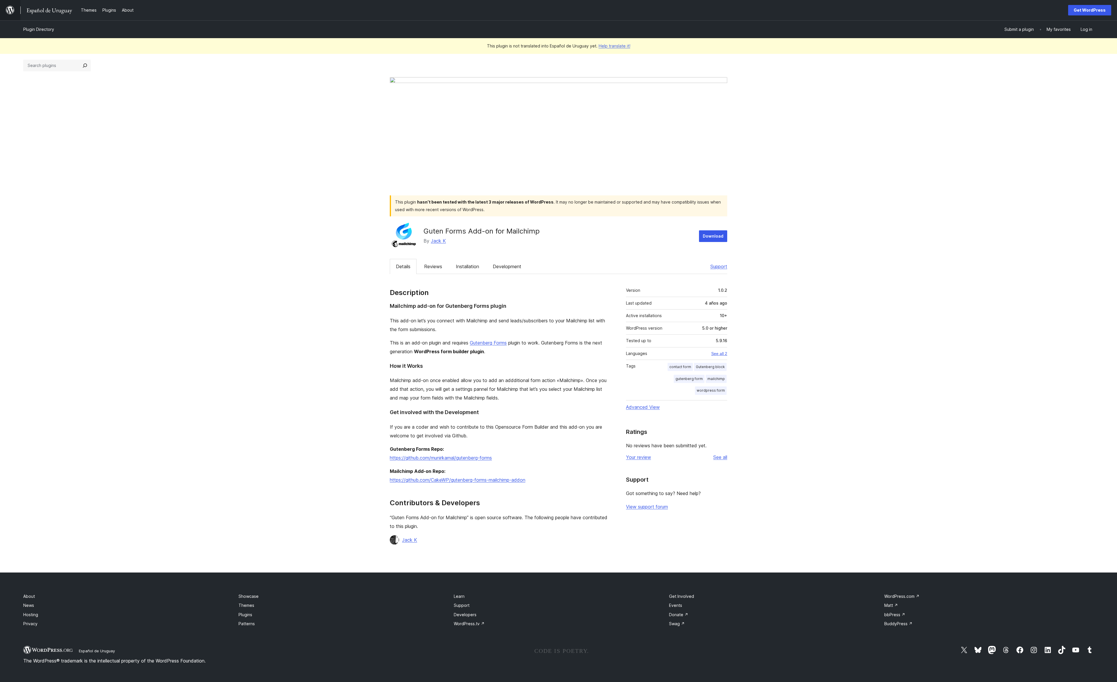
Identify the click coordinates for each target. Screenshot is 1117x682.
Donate (678, 614)
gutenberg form (689, 379)
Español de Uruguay (97, 651)
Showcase (249, 596)
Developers (465, 614)
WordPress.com (901, 596)
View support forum (647, 507)
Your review (638, 457)
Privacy (30, 623)
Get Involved (681, 596)
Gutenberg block (710, 367)
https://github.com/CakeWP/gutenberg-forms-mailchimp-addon (457, 480)
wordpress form (711, 390)
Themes (246, 605)
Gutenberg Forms (488, 343)
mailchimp (716, 379)
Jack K (438, 241)
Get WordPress (1090, 10)
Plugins (245, 614)
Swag (677, 623)
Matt (891, 605)
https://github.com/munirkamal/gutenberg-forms (441, 458)
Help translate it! (614, 45)
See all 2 (719, 353)
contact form (680, 367)
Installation (467, 266)
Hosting (30, 614)
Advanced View (643, 407)
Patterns (247, 623)
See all (720, 457)
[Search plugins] (85, 65)
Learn (459, 596)
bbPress (894, 614)
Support (718, 266)
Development (507, 266)
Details (403, 266)
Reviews (433, 266)
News (28, 605)
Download (713, 236)
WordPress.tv (469, 623)
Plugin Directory (38, 29)
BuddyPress (898, 623)
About (29, 596)
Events (675, 605)
